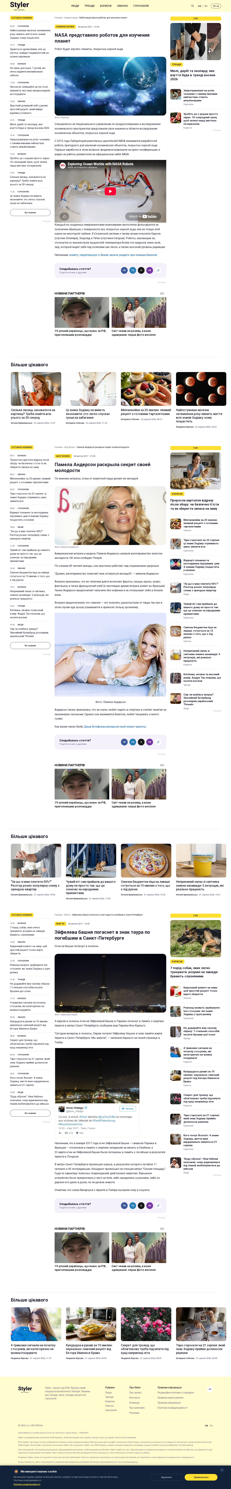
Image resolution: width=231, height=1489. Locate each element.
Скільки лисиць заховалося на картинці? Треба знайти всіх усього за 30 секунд (28, 180)
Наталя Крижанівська (21, 423)
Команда (134, 1402)
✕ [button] (222, 1470)
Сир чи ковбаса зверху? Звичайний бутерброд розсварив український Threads (29, 632)
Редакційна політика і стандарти (176, 1392)
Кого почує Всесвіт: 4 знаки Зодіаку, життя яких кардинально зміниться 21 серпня (29, 1081)
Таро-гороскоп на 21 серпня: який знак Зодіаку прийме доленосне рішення (30, 1062)
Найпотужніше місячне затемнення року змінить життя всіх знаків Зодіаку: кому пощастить (30, 34)
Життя (67, 915)
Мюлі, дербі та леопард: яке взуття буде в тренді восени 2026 (29, 126)
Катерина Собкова (75, 423)
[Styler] (19, 6)
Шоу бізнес (69, 447)
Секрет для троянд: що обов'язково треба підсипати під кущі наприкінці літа (29, 1044)
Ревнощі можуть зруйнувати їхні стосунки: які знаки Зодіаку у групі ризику (30, 968)
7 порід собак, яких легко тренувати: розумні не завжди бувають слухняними (27, 931)
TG (132, 270)
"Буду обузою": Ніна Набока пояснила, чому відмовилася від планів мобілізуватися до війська (29, 1100)
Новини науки (71, 18)
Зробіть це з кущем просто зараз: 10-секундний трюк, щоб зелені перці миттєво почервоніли (30, 162)
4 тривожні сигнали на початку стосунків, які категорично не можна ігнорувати (28, 1006)
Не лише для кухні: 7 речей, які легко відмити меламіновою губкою (27, 72)
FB (124, 270)
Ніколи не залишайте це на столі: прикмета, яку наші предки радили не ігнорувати (30, 90)
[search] (193, 6)
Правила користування (170, 1397)
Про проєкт (135, 1392)
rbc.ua (216, 6)
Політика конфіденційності (172, 1407)
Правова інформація (169, 1402)
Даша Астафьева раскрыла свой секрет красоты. (115, 726)
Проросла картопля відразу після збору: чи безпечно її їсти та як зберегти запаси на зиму (29, 463)
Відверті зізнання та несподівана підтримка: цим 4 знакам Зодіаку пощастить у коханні (29, 516)
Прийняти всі (201, 1477)
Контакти (134, 1397)
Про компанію (137, 1407)
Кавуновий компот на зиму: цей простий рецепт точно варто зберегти (28, 950)
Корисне (106, 5)
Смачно (122, 5)
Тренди (89, 5)
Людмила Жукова (185, 427)
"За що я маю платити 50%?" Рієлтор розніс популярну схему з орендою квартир (29, 535)
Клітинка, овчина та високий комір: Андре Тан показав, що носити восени (27, 614)
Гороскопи (141, 5)
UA (199, 6)
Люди (75, 5)
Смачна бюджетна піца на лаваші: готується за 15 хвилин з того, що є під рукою (30, 576)
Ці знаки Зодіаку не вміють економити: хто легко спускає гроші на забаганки (27, 199)
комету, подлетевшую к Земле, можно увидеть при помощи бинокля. (113, 255)
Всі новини (30, 212)
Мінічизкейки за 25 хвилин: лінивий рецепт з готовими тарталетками (146, 411)
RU (206, 6)
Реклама (134, 1412)
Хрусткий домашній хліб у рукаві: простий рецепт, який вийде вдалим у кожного (29, 109)
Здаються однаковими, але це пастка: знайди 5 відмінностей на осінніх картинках (29, 53)
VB (149, 270)
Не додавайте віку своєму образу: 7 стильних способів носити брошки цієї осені (30, 987)
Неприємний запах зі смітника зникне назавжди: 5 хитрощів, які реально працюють (29, 595)
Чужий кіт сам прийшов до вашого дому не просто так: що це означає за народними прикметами (30, 556)
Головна (59, 18)
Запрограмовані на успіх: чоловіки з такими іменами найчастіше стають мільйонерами (30, 143)
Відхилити (166, 1477)
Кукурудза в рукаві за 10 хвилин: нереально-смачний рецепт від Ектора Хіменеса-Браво (29, 1025)
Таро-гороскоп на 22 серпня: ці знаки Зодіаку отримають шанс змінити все (28, 497)
